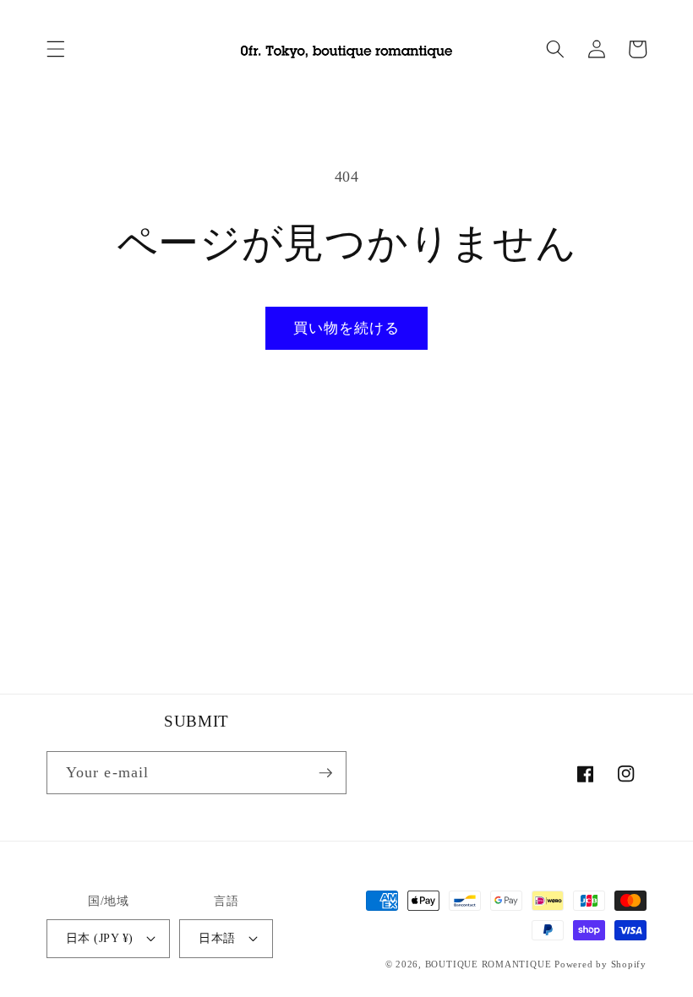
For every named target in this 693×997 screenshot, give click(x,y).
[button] (55, 49)
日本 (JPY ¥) (99, 938)
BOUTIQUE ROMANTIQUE (488, 964)
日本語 (217, 938)
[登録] (325, 773)
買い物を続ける (347, 328)
